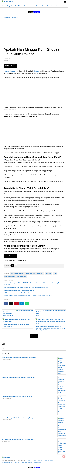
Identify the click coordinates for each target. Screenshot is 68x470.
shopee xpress (21, 276)
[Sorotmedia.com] (7, 1)
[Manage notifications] (63, 456)
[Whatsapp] (27, 303)
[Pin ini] (16, 303)
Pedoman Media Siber (7, 462)
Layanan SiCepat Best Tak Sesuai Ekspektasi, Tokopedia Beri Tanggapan (26, 287)
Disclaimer (17, 462)
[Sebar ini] (6, 303)
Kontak (34, 460)
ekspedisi (48, 273)
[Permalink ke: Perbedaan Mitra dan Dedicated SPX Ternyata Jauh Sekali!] (54, 310)
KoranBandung (37, 462)
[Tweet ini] (11, 303)
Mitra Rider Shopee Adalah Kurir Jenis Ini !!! (8, 313)
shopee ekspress (9, 276)
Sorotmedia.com (9, 71)
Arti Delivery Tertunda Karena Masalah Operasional (19, 290)
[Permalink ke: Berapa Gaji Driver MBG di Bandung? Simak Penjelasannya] (17, 320)
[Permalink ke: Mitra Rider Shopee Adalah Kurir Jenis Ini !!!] (24, 310)
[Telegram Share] (21, 303)
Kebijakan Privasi (48, 460)
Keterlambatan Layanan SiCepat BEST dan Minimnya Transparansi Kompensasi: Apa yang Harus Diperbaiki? (50, 328)
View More (34, 336)
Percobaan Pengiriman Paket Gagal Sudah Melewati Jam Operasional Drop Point (28, 295)
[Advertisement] (34, 32)
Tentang (29, 460)
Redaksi (40, 460)
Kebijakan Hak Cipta (27, 462)
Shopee (36, 71)
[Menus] (65, 2)
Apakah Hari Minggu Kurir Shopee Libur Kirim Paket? (27, 273)
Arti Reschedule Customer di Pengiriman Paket (18, 293)
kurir (55, 273)
